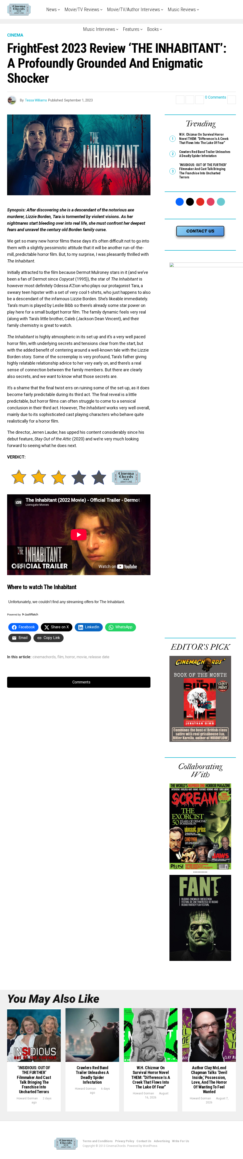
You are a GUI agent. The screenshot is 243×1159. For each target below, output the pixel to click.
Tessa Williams (36, 100)
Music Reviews (182, 9)
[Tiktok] (221, 202)
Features (131, 29)
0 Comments (215, 97)
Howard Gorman (27, 1098)
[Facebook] (179, 202)
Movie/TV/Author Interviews (133, 9)
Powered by (14, 614)
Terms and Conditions (98, 1141)
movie (82, 657)
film (60, 657)
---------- (200, 872)
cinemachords (44, 657)
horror (70, 657)
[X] (190, 202)
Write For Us (180, 1141)
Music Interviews (99, 29)
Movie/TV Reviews (82, 9)
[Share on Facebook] (180, 99)
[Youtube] (200, 202)
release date (99, 657)
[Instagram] (211, 202)
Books (153, 29)
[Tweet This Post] (190, 99)
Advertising (162, 1141)
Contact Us (143, 1141)
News (51, 9)
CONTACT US (200, 231)
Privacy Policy (124, 1141)
